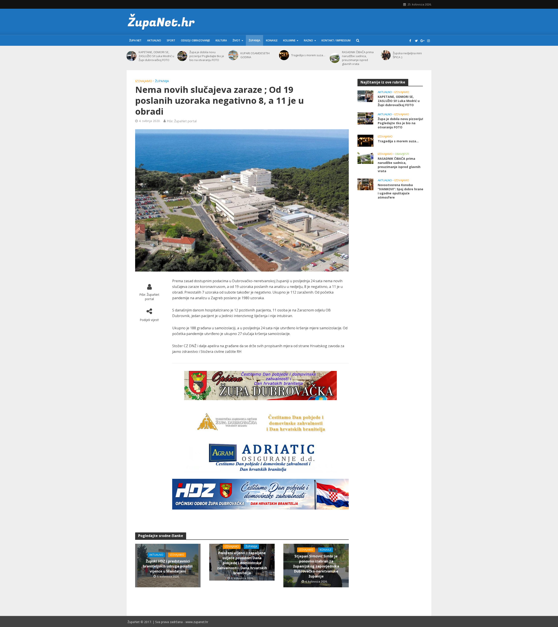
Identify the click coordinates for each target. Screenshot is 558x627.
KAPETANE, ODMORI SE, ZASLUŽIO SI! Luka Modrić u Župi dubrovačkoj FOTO (156, 56)
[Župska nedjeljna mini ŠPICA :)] (386, 55)
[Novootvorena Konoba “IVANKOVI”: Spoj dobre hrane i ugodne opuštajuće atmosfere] (365, 184)
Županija (254, 40)
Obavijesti (402, 154)
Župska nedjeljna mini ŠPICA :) (407, 55)
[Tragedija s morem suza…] (284, 55)
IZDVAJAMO (143, 81)
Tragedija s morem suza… (308, 55)
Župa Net (135, 40)
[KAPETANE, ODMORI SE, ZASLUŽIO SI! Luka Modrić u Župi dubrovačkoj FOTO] (131, 56)
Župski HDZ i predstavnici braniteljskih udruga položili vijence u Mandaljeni (168, 566)
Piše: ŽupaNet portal (182, 121)
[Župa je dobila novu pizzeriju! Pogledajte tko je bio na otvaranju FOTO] (182, 56)
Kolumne (289, 40)
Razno (308, 40)
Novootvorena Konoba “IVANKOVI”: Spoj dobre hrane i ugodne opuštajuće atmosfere (400, 191)
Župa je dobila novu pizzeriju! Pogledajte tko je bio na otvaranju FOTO (206, 56)
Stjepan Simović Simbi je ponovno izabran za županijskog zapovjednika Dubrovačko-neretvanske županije (316, 566)
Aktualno (154, 40)
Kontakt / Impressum (336, 40)
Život (236, 40)
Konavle (271, 40)
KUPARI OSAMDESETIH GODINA (255, 55)
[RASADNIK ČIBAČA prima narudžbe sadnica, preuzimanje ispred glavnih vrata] (335, 58)
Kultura (221, 40)
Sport (171, 40)
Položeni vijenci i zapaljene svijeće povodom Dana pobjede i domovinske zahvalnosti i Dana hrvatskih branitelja (242, 563)
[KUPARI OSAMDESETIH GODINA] (233, 55)
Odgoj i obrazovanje (195, 40)
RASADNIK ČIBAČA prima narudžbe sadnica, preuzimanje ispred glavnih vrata (358, 58)
